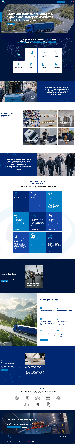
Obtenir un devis (61, 1)
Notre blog (4, 369)
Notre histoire (43, 339)
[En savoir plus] (31, 54)
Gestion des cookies (63, 439)
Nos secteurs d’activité (10, 1)
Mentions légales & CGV (64, 436)
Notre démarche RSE (53, 339)
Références (4, 281)
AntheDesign (28, 441)
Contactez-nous (24, 427)
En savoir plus (10, 24)
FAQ (60, 438)
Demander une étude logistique (13, 427)
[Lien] (34, 276)
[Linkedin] (33, 441)
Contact (30, 1)
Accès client (68, 1)
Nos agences (35, 1)
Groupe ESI (25, 1)
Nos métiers (19, 1)
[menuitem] (72, 1)
